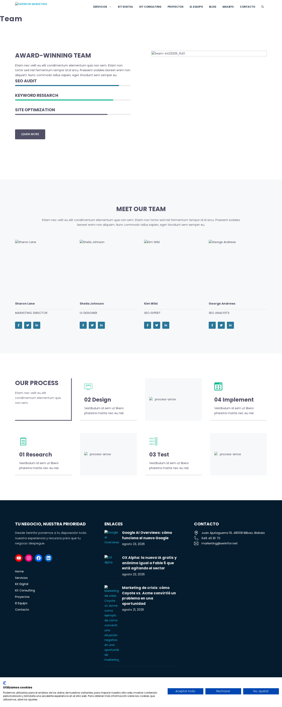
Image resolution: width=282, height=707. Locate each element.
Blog (212, 6)
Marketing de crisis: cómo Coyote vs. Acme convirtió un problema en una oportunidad (149, 595)
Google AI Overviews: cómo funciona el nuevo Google (147, 535)
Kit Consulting (150, 6)
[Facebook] (18, 325)
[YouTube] (19, 558)
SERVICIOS (100, 6)
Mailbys (228, 6)
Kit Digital (125, 6)
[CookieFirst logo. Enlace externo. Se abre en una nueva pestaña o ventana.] (4, 683)
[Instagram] (28, 558)
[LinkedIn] (36, 325)
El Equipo (196, 6)
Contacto (247, 6)
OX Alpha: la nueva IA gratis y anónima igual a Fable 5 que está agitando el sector (149, 563)
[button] (262, 6)
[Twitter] (27, 325)
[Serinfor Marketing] (46, 6)
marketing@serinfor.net (219, 543)
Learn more (30, 134)
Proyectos (176, 6)
